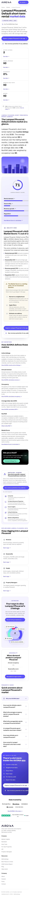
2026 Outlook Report (7, 864)
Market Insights (6, 839)
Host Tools (4, 844)
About (3, 876)
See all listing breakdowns (14, 619)
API (2, 849)
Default (8, 7)
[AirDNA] (6, 2)
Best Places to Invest (7, 861)
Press (3, 881)
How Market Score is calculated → (11, 444)
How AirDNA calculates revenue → (11, 380)
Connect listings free (11, 461)
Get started (22, 2)
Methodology (5, 859)
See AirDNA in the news (15, 811)
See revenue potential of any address (16, 43)
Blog (3, 866)
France (3, 7)
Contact (4, 884)
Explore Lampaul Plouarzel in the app (14, 38)
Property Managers (7, 851)
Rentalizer (4, 841)
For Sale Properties (7, 846)
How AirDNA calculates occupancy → (12, 396)
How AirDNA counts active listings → (11, 365)
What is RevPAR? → (7, 426)
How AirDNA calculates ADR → (10, 409)
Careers (4, 879)
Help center (5, 869)
